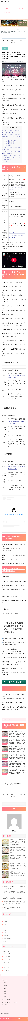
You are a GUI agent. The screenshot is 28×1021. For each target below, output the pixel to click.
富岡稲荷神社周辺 (10, 141)
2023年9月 (6, 962)
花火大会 (9, 719)
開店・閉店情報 (7, 12)
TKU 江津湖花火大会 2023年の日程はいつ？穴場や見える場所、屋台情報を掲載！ (17, 772)
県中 (5, 927)
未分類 (5, 921)
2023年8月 (6, 965)
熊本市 (5, 924)
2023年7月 (6, 967)
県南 (5, 932)
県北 (5, 930)
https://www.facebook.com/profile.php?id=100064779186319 (17, 235)
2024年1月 (6, 951)
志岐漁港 (7, 145)
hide (15, 127)
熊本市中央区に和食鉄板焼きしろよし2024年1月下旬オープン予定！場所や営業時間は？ (14, 903)
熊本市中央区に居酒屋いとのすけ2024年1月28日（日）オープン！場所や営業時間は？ (14, 893)
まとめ (4, 161)
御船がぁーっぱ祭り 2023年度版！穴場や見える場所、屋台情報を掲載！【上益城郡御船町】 (8, 785)
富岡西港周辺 (9, 143)
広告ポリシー (5, 1004)
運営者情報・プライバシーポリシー (11, 1002)
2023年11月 (7, 956)
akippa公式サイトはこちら (14, 682)
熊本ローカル (5, 1)
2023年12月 (7, 954)
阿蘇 (5, 941)
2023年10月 (7, 959)
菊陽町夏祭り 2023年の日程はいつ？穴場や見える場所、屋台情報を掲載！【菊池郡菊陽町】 (19, 785)
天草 (6, 719)
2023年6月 (6, 970)
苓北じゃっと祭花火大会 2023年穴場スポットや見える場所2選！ (11, 137)
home (7, 8)
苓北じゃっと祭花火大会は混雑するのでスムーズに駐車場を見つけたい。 (12, 157)
